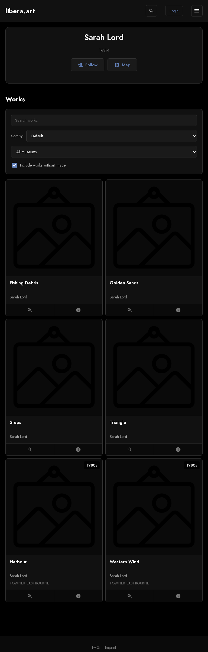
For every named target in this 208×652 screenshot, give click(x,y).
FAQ (96, 647)
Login (174, 11)
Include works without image (43, 165)
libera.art (20, 11)
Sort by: (17, 136)
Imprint (110, 647)
